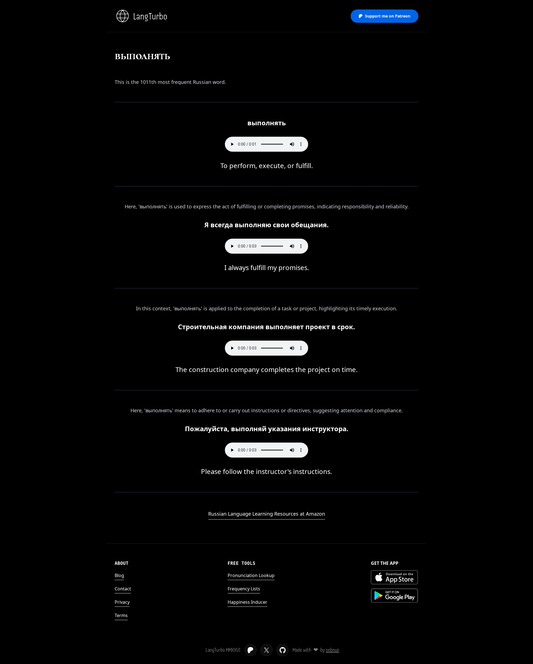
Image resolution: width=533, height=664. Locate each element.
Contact (123, 589)
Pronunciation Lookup (251, 575)
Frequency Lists (244, 589)
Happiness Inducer (247, 602)
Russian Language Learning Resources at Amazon (266, 513)
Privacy (122, 602)
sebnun (332, 650)
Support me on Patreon (387, 16)
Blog (119, 575)
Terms (121, 615)
